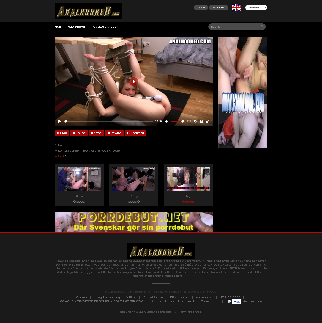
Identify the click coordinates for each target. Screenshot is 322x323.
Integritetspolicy (107, 297)
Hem (58, 26)
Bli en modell (179, 297)
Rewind (116, 133)
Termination (210, 301)
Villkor (131, 297)
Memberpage (252, 301)
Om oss (81, 297)
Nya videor (76, 26)
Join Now (218, 7)
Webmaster (204, 297)
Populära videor (105, 26)
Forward (137, 133)
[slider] (108, 121)
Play (63, 133)
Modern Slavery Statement (173, 301)
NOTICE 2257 (230, 297)
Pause (80, 133)
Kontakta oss (153, 297)
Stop (97, 133)
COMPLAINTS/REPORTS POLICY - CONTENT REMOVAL (103, 301)
